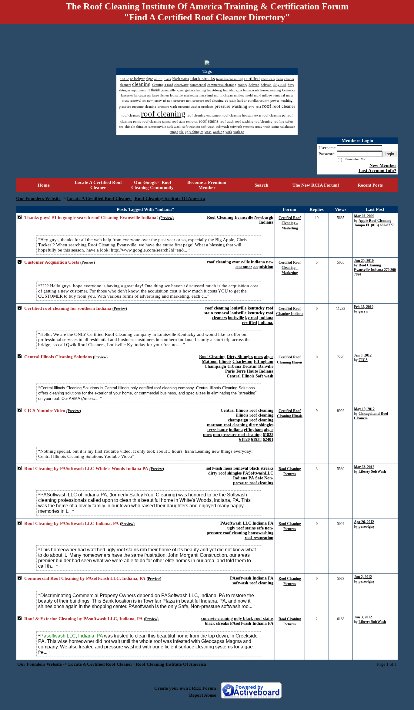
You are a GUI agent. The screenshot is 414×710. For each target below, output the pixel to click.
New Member (382, 165)
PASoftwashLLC (258, 473)
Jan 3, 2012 (363, 355)
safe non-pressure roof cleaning (240, 530)
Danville (265, 366)
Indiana (266, 222)
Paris (230, 371)
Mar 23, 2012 (364, 467)
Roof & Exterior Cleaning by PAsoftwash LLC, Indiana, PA (83, 618)
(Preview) (166, 218)
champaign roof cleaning (250, 420)
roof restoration (259, 538)
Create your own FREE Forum (185, 688)
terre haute (217, 430)
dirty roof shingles (225, 473)
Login (389, 154)
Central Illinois (240, 376)
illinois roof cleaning (254, 415)
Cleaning (225, 217)
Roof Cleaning (212, 356)
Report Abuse (202, 695)
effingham (253, 430)
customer (243, 267)
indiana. (265, 322)
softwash (214, 468)
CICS (363, 360)
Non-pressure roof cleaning (253, 480)
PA (251, 478)
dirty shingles (261, 425)
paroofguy (367, 526)
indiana (258, 262)
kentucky (256, 308)
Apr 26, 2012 (364, 522)
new (269, 262)
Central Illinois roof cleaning (247, 410)
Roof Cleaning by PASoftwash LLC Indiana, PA (71, 523)
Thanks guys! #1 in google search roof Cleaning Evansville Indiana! (91, 217)
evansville (241, 262)
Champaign (215, 366)
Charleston (242, 361)
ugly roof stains (241, 528)
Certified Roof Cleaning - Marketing (290, 223)
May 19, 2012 (364, 409)
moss (258, 356)
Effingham (263, 361)
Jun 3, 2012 (363, 617)
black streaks (261, 468)
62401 (268, 439)
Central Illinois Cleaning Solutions (58, 356)
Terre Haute (247, 371)
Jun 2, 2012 (363, 577)
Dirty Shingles (240, 356)
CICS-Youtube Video (44, 410)
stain (208, 313)
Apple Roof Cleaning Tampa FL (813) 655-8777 (374, 222)
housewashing (260, 533)
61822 (268, 434)
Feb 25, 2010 (363, 307)
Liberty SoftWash (372, 471)
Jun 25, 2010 (364, 261)
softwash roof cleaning (252, 583)
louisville (238, 308)
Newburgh (263, 217)
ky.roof (251, 318)
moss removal (235, 468)
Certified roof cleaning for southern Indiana (67, 308)
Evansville (244, 217)
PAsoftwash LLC (235, 523)
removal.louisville (230, 313)
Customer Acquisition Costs (51, 262)
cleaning (223, 262)
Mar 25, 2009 (364, 216)
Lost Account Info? (377, 170)
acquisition (263, 267)
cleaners (219, 318)
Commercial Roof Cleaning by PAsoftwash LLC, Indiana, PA (84, 578)
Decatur (249, 366)
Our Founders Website (38, 198)
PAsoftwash (240, 578)
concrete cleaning (217, 618)
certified (249, 322)
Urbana (234, 366)
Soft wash (264, 376)
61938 (256, 439)
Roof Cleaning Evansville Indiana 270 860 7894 (375, 269)
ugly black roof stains (253, 618)
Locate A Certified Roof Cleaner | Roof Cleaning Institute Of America (136, 198)
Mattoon (210, 361)
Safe (259, 478)
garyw (363, 311)
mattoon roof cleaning (227, 425)
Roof (211, 217)
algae (268, 356)
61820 (244, 439)
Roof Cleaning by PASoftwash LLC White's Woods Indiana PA (86, 468)
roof (211, 262)
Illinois (225, 361)
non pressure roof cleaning (237, 434)
